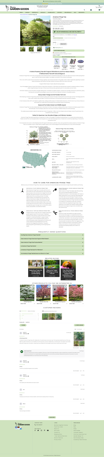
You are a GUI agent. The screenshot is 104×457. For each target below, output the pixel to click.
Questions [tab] (28, 322)
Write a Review (80, 325)
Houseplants (51, 12)
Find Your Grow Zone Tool (80, 434)
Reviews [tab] (22, 322)
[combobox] (61, 10)
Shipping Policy (58, 434)
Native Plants (25, 14)
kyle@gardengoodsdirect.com (29, 355)
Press (75, 428)
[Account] (91, 10)
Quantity (54, 42)
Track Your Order (58, 426)
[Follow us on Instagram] (41, 430)
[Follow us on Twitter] (38, 430)
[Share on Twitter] (58, 55)
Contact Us (57, 432)
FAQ (75, 426)
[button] (68, 26)
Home (21, 14)
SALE (75, 12)
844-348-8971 (99, 7)
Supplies (59, 12)
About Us (56, 428)
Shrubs (27, 12)
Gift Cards (56, 430)
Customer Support (78, 432)
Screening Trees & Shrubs (80, 439)
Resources (81, 12)
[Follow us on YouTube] (48, 430)
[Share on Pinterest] (59, 55)
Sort (75, 329)
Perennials (35, 12)
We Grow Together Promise (61, 425)
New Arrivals (68, 12)
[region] (52, 316)
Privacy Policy (57, 439)
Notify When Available (59, 50)
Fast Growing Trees (79, 437)
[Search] (84, 10)
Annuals (43, 12)
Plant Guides (77, 430)
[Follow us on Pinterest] (44, 430)
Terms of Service (58, 437)
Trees (21, 12)
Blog (75, 425)
